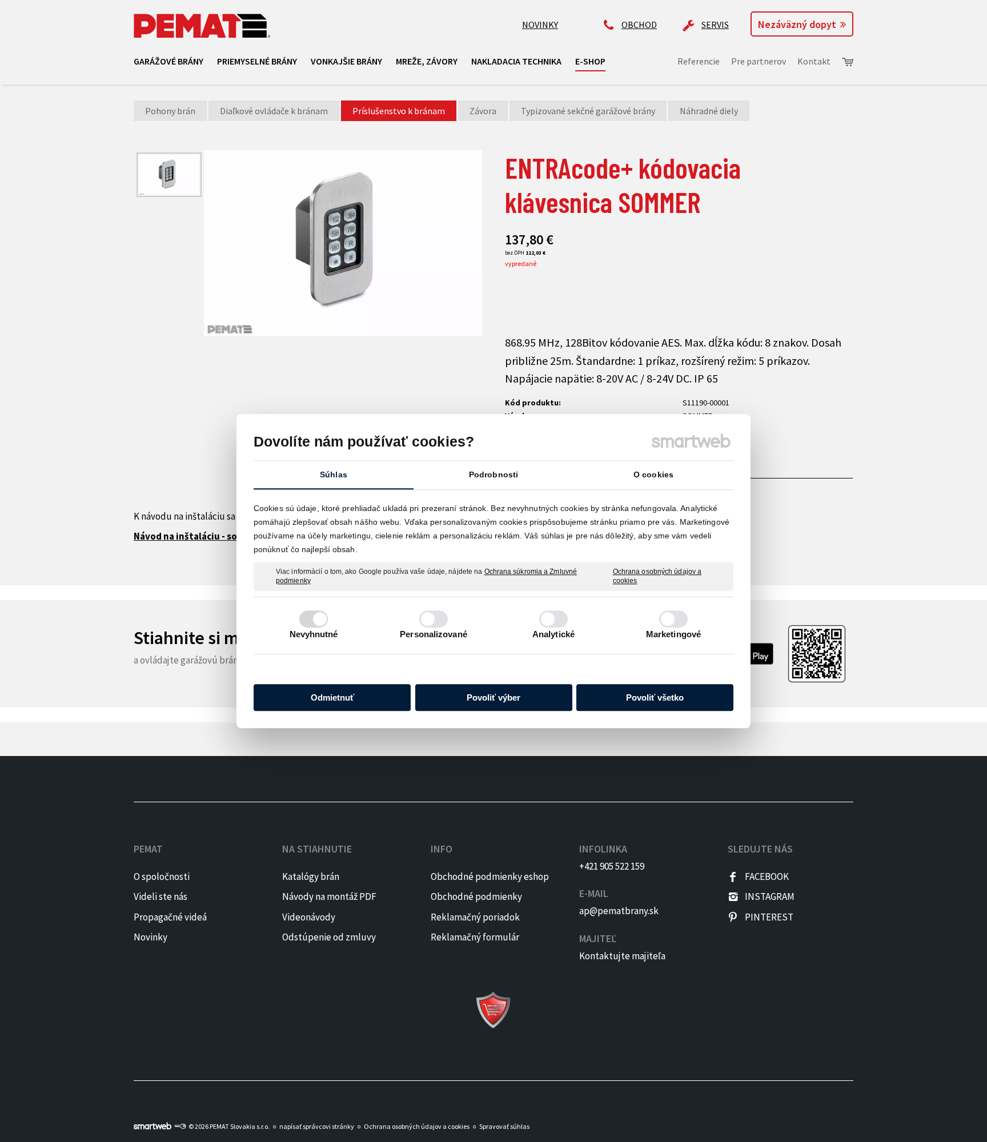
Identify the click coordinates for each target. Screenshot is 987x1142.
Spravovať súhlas (504, 1126)
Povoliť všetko (655, 697)
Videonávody (308, 917)
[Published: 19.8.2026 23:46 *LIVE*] (180, 1126)
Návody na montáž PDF (329, 896)
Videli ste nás (161, 896)
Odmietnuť (332, 697)
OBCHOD (639, 24)
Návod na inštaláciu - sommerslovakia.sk (223, 536)
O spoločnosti (162, 876)
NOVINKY (540, 24)
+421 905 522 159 (611, 866)
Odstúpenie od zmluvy (329, 937)
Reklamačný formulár (475, 937)
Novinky (150, 937)
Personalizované (433, 634)
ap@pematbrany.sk (619, 910)
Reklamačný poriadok (475, 917)
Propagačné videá (170, 917)
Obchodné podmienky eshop (490, 876)
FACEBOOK (767, 876)
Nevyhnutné (314, 634)
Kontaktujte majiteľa (622, 956)
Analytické (553, 634)
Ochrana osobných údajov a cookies (657, 576)
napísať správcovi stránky (316, 1126)
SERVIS (715, 24)
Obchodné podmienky (476, 896)
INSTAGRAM (770, 896)
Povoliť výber (493, 697)
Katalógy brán (310, 876)
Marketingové (673, 634)
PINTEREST (769, 917)
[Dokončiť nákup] (847, 62)
